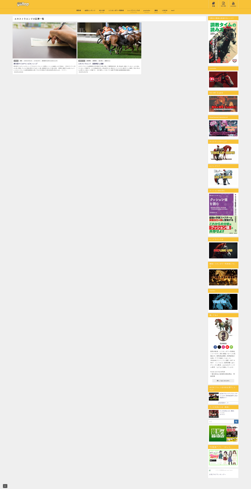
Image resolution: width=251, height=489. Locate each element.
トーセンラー (37, 60)
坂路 (21, 60)
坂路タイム (107, 60)
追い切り (101, 60)
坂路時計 (95, 60)
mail (173, 10)
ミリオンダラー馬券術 (116, 10)
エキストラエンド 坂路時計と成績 (90, 64)
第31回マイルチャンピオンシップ (49, 60)
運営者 (78, 10)
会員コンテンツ (90, 10)
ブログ (16, 60)
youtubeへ (222, 403)
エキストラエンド (28, 60)
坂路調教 (89, 60)
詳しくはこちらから (223, 380)
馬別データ (81, 60)
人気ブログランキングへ (217, 474)
